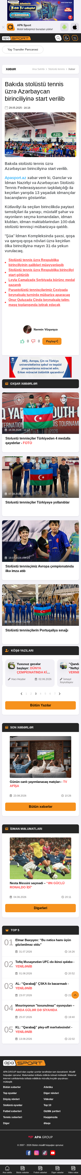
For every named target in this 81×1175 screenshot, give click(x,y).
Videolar (48, 1099)
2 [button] (31, 693)
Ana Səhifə (38, 69)
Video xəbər (73, 1172)
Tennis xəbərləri (12, 1117)
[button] (21, 693)
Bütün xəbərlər (40, 806)
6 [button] (50, 693)
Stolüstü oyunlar (12, 1105)
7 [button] (55, 693)
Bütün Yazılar (40, 705)
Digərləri (40, 908)
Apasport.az (15, 178)
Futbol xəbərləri (12, 1111)
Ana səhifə (7, 1172)
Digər (6, 1123)
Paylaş (50, 341)
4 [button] (40, 693)
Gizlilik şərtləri (52, 1111)
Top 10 (47, 1105)
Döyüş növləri (11, 1099)
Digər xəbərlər (58, 1172)
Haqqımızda (51, 1117)
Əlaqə (47, 1123)
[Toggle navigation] (75, 38)
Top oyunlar (10, 1093)
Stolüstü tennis (56, 69)
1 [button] (26, 693)
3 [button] (36, 693)
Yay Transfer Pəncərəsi (22, 49)
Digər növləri (51, 1093)
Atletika (48, 1087)
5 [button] (45, 693)
